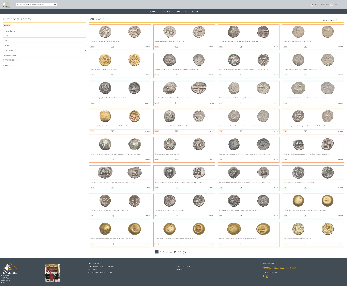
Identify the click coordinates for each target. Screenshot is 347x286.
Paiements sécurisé (182, 266)
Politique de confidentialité (100, 272)
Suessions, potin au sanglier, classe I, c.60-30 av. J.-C (299, 182)
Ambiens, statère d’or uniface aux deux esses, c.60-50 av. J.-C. (109, 126)
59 (184, 251)
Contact (178, 263)
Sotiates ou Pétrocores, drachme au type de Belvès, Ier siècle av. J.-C (240, 41)
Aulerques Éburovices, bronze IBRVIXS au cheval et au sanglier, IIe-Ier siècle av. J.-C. (244, 154)
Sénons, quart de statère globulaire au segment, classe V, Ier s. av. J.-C (305, 210)
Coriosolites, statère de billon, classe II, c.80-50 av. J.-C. (236, 98)
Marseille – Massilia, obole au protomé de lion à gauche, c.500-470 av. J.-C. (306, 154)
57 (175, 251)
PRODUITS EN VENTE (11, 60)
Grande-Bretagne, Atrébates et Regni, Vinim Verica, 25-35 (108, 98)
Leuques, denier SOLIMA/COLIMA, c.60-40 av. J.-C (169, 210)
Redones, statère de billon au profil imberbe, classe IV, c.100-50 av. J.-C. (176, 69)
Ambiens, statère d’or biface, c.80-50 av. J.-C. (104, 69)
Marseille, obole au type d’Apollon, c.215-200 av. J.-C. (171, 126)
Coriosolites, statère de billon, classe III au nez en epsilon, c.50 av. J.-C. (305, 69)
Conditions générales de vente (101, 266)
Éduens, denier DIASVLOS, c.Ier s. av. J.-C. (167, 154)
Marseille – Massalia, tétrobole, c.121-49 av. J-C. (105, 41)
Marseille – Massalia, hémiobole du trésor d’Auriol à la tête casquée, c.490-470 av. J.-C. (181, 182)
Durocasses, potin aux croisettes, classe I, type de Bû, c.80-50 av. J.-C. (240, 210)
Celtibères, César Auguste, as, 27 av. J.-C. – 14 (297, 41)
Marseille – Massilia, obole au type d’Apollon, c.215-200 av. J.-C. (110, 210)
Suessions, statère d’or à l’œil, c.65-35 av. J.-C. (297, 238)
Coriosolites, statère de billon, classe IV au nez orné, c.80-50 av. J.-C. (304, 98)
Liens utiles (179, 269)
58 (179, 251)
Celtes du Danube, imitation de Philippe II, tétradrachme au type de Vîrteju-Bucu (115, 154)
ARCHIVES (8, 66)
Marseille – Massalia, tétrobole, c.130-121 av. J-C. (170, 41)
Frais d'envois (93, 269)
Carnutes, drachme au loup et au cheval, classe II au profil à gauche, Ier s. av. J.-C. (243, 69)
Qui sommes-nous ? (95, 263)
